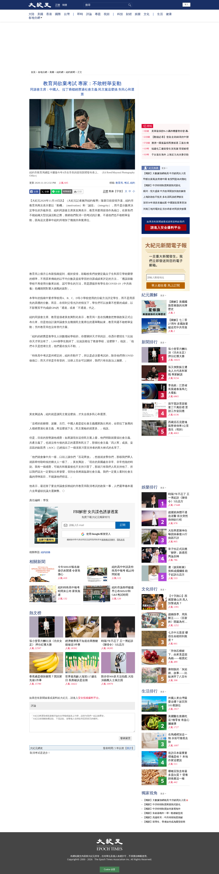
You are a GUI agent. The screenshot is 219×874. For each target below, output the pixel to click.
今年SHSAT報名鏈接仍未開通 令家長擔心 (69, 570)
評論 (89, 14)
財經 (129, 14)
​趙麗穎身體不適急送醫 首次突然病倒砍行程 (178, 516)
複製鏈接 (67, 191)
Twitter (45, 191)
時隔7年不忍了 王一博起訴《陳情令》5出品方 (117, 642)
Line (56, 191)
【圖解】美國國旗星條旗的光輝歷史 (177, 305)
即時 (80, 14)
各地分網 (34, 18)
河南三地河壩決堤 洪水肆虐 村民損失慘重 (164, 209)
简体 (111, 191)
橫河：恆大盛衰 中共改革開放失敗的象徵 (164, 191)
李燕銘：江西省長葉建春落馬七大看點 (177, 389)
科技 (120, 14)
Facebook (34, 191)
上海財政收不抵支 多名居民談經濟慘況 (163, 197)
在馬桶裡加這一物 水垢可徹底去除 (178, 738)
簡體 (64, 4)
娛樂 (138, 14)
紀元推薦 (153, 168)
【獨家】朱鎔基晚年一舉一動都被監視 (163, 813)
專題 (98, 14)
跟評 (129, 748)
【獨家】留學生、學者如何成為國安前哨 (164, 821)
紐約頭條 (45, 552)
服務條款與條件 (108, 540)
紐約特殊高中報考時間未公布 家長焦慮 (69, 591)
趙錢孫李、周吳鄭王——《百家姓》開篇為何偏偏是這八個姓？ (177, 618)
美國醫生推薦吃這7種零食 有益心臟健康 (178, 720)
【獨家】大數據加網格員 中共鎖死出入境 (164, 173)
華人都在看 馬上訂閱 (166, 285)
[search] (108, 5)
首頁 (33, 72)
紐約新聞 (70, 72)
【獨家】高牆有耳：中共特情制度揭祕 (163, 817)
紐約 (132, 183)
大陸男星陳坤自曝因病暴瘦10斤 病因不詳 (177, 534)
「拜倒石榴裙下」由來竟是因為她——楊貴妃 (177, 654)
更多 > (164, 168)
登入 (186, 4)
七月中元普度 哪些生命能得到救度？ (178, 636)
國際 (58, 14)
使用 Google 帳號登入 (98, 534)
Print (78, 191)
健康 (169, 14)
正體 (57, 4)
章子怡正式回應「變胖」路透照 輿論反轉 (177, 552)
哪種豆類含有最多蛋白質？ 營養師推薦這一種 (178, 775)
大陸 (31, 14)
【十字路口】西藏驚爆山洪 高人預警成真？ (178, 599)
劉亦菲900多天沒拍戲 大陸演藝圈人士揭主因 (117, 678)
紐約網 (60, 72)
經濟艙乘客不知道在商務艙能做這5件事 (81, 642)
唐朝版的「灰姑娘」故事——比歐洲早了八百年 (177, 673)
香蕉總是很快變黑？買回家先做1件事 (45, 678)
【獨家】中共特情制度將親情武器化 (161, 185)
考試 (126, 183)
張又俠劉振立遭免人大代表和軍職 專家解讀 (177, 371)
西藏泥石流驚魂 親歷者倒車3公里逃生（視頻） (178, 426)
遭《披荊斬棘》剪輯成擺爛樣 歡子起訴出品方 (178, 571)
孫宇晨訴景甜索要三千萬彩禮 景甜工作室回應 (178, 407)
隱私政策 (121, 540)
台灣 (67, 14)
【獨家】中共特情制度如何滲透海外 (161, 809)
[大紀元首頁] (40, 5)
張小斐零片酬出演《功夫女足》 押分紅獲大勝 (45, 642)
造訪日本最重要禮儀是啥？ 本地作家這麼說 (178, 756)
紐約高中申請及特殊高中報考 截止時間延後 (123, 570)
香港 (49, 14)
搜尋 (129, 5)
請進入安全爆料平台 (166, 227)
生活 (160, 14)
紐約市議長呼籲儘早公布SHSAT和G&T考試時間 (123, 591)
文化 (146, 14)
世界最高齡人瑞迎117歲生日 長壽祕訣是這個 (81, 678)
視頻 (107, 14)
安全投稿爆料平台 (88, 697)
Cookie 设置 (109, 869)
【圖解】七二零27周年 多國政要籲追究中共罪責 (178, 324)
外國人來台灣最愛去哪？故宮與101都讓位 (177, 701)
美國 (40, 14)
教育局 (119, 183)
